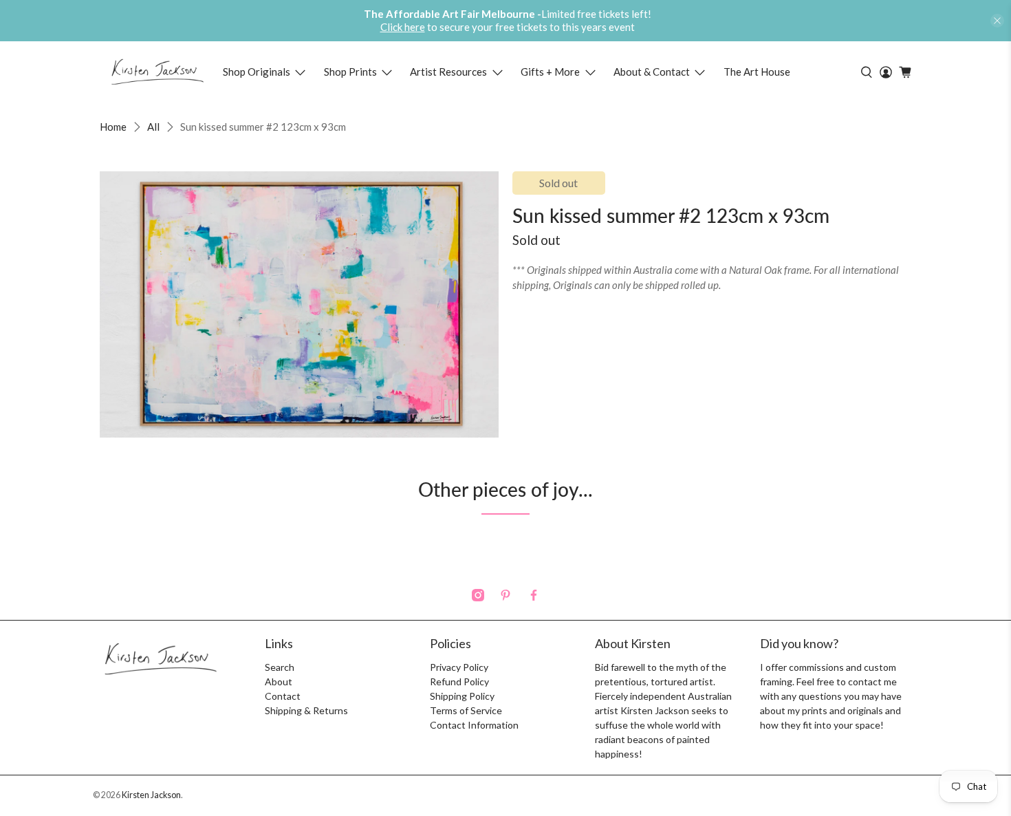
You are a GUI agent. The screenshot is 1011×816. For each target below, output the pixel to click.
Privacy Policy (459, 667)
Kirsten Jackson (151, 795)
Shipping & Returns (306, 710)
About (278, 681)
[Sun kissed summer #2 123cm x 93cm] (299, 304)
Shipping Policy (462, 696)
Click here (402, 27)
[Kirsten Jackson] (157, 72)
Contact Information (474, 725)
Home (113, 127)
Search (279, 667)
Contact (283, 696)
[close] (997, 21)
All (153, 127)
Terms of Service (466, 710)
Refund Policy (459, 681)
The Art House (757, 71)
